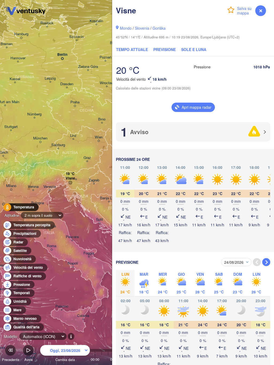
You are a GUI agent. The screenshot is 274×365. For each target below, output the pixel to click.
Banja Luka (108, 198)
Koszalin (96, 21)
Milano (11, 186)
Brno (101, 119)
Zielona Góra (88, 66)
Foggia (88, 253)
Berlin (62, 54)
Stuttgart (11, 127)
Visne (70, 178)
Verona (33, 186)
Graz (87, 158)
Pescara (72, 237)
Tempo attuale (132, 49)
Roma (51, 246)
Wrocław (107, 83)
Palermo (61, 306)
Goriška (159, 28)
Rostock (47, 23)
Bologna (37, 203)
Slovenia (142, 28)
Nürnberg (34, 114)
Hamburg (21, 34)
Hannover (17, 58)
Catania (83, 315)
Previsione (164, 49)
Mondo (126, 28)
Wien (99, 137)
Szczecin (76, 36)
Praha (74, 102)
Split (99, 219)
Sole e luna (193, 49)
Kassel (15, 79)
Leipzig (50, 78)
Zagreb (94, 180)
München (40, 138)
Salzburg (58, 145)
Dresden (66, 84)
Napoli (73, 263)
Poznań (105, 57)
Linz (73, 135)
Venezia (49, 186)
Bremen (7, 44)
